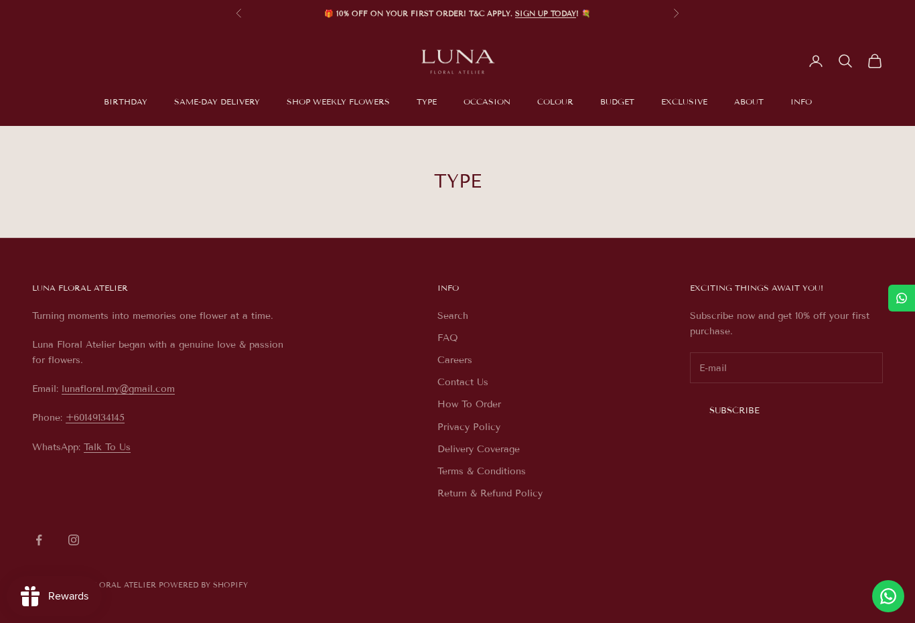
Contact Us (462, 382)
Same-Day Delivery (217, 101)
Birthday (125, 101)
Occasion (487, 101)
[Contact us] (888, 596)
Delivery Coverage (478, 449)
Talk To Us (107, 447)
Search (452, 316)
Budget (617, 101)
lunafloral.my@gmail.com (118, 389)
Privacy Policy (468, 427)
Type (427, 101)
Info (801, 101)
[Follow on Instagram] (73, 540)
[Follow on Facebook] (39, 540)
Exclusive (684, 101)
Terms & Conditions (481, 471)
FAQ (447, 338)
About (749, 101)
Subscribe (734, 410)
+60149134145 (95, 417)
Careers (454, 360)
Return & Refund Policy (490, 493)
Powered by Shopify (203, 585)
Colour (555, 101)
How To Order (469, 404)
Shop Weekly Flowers (338, 101)
